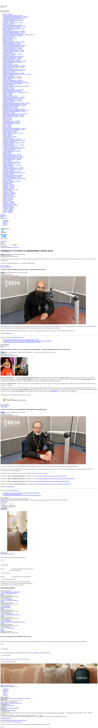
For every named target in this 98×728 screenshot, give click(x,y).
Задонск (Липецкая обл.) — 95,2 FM (11, 59)
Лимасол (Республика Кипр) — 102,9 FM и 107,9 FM (15, 92)
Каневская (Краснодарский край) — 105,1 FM (13, 73)
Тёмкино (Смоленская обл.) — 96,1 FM (12, 154)
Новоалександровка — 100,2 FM (10, 205)
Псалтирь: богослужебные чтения (12, 591)
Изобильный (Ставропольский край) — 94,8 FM (14, 65)
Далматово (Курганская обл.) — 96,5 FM (12, 49)
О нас (4, 225)
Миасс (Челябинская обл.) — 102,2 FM (12, 99)
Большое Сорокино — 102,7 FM (10, 189)
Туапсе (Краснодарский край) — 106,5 (12, 163)
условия (10, 506)
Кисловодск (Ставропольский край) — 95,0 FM (14, 81)
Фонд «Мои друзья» (12, 698)
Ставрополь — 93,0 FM (8, 146)
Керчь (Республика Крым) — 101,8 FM (12, 76)
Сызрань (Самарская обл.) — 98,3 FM (11, 151)
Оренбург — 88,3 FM (8, 118)
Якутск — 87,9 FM (7, 179)
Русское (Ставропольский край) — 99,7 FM (13, 133)
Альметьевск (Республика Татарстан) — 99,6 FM (14, 17)
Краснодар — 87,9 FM (8, 87)
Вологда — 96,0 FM (7, 39)
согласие (8, 576)
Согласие (8, 568)
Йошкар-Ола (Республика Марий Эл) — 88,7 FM (14, 69)
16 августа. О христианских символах (9, 600)
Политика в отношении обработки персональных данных (14, 720)
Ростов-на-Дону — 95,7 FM (9, 131)
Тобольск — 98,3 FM (8, 206)
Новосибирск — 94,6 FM (9, 112)
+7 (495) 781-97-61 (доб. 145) (15, 703)
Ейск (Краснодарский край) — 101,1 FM (12, 53)
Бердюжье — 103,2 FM (8, 188)
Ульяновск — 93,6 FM (8, 166)
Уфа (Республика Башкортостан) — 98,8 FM (13, 167)
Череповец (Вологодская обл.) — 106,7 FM (13, 175)
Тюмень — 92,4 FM (7, 164)
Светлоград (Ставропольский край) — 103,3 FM (14, 140)
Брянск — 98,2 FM (7, 29)
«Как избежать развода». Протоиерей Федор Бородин (13, 621)
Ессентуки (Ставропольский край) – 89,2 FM (13, 56)
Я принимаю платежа (9, 506)
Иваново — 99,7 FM (7, 63)
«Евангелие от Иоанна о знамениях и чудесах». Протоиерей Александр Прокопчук (22, 495)
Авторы (5, 222)
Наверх (2, 685)
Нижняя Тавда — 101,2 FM (9, 203)
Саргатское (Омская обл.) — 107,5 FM (12, 139)
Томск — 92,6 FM (7, 160)
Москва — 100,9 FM (7, 14)
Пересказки (7, 606)
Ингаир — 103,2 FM (7, 197)
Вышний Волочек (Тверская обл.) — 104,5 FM (13, 41)
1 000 (3, 501)
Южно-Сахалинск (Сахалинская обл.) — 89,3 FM (14, 178)
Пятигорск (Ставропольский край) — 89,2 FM (13, 129)
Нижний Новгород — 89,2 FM (10, 107)
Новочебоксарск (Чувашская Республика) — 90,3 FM (15, 113)
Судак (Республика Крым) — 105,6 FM (12, 148)
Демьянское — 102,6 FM (8, 194)
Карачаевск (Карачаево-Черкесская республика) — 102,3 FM (17, 74)
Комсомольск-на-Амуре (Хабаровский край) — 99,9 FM (16, 82)
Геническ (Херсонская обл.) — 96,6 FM (12, 47)
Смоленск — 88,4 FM (8, 143)
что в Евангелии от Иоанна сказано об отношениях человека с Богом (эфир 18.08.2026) (54, 478)
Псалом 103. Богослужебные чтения (9, 593)
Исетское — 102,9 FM (8, 199)
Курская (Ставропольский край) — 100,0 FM (13, 89)
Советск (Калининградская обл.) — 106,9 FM (13, 145)
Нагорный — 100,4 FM (8, 202)
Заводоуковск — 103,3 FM (9, 196)
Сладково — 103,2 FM (8, 208)
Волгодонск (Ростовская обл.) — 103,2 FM (13, 35)
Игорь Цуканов (8, 333)
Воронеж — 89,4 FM (8, 40)
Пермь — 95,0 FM (7, 125)
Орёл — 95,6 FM (7, 119)
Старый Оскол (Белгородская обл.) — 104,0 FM (14, 147)
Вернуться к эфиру (5, 10)
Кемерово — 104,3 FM (8, 75)
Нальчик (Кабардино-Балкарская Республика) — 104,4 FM (16, 103)
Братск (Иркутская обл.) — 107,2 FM (11, 27)
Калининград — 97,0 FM (9, 71)
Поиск (15, 244)
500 (1, 501)
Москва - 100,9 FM (5, 11)
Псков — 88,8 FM (7, 127)
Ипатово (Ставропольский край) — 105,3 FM (13, 67)
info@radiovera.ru (4, 703)
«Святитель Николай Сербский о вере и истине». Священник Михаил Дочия (20, 339)
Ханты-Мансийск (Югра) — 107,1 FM (12, 171)
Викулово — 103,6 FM (8, 191)
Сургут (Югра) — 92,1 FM (9, 149)
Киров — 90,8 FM (7, 79)
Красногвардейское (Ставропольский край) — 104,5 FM (16, 86)
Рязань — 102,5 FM (7, 134)
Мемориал (5, 694)
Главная (2, 247)
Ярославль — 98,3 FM (8, 182)
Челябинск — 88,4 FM (8, 173)
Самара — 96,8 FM (7, 135)
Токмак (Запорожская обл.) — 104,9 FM (12, 158)
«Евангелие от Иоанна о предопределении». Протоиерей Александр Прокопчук (21, 493)
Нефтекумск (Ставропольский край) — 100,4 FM (14, 105)
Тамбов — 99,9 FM (7, 152)
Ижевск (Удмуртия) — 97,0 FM (10, 64)
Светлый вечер (4, 406)
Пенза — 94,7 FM (7, 124)
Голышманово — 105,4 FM (9, 193)
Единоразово (12, 505)
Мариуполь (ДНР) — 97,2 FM (10, 95)
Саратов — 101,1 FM (8, 137)
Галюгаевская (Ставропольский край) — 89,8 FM (14, 45)
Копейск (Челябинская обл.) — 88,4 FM (12, 83)
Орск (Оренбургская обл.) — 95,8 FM (11, 121)
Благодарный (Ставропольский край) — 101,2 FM (14, 26)
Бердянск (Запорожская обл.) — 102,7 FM (12, 25)
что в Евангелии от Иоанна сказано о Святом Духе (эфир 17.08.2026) (50, 476)
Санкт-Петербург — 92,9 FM (9, 136)
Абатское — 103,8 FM (8, 184)
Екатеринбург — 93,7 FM (9, 55)
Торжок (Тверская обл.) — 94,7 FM (11, 161)
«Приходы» (27, 698)
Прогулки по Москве (9, 627)
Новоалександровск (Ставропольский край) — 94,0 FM (15, 110)
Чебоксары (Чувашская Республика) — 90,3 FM (14, 172)
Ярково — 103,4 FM (7, 212)
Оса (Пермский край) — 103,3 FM (11, 122)
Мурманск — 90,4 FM (8, 101)
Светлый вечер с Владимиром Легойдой (12, 494)
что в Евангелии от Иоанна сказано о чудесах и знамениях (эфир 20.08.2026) (53, 484)
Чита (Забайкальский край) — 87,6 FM (12, 176)
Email (2, 560)
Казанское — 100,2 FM (8, 201)
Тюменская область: (7, 183)
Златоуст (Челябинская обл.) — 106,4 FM (12, 62)
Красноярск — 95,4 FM (8, 88)
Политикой (4, 570)
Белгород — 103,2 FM (8, 23)
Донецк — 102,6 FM (7, 52)
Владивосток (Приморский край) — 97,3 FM (13, 33)
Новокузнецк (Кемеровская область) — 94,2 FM (14, 111)
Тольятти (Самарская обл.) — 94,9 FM (11, 159)
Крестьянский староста (6, 607)
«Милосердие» (21, 698)
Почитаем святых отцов (6, 266)
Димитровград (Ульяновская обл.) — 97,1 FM (13, 51)
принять (2, 726)
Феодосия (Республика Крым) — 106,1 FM (13, 169)
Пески (2, 629)
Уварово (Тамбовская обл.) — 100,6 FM (12, 165)
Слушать (3, 591)
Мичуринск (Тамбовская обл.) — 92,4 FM (12, 100)
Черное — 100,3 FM (7, 211)
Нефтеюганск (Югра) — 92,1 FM (10, 106)
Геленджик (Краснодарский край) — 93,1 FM (13, 46)
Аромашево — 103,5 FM (8, 185)
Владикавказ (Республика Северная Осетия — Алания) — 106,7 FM (18, 34)
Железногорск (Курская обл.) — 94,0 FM (12, 57)
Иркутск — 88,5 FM (7, 68)
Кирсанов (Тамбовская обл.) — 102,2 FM (12, 80)
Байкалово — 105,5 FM (8, 187)
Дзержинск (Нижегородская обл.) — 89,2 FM (13, 50)
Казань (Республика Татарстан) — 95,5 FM (13, 70)
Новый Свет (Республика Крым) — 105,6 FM (13, 116)
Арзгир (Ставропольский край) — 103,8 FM (13, 20)
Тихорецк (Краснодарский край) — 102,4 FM (13, 157)
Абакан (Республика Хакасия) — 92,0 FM (12, 15)
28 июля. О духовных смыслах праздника (10, 614)
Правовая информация (6, 718)
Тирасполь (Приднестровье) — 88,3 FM (12, 155)
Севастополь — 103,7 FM (9, 141)
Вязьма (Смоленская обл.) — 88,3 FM (11, 43)
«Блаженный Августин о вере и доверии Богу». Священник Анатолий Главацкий (22, 342)
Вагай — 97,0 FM (7, 190)
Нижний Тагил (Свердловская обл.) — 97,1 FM (14, 109)
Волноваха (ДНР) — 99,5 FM (9, 38)
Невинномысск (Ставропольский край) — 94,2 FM (14, 104)
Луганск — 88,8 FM (7, 94)
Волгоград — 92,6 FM (8, 37)
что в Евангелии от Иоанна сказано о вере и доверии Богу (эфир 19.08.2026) (51, 481)
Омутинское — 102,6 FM (9, 207)
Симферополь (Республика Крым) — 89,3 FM (13, 142)
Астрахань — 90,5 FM (8, 21)
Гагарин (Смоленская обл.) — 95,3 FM (12, 44)
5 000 (6, 501)
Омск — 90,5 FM (7, 117)
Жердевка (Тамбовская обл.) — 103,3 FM (12, 58)
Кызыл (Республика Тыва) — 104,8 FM (12, 91)
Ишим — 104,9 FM (7, 200)
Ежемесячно (5, 505)
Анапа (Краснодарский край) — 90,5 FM (12, 19)
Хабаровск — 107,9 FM (8, 170)
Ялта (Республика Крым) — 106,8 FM (11, 181)
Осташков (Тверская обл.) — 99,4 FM (11, 123)
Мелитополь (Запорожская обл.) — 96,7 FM (13, 98)
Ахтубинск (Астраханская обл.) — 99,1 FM (13, 22)
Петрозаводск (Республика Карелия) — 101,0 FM (14, 128)
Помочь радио (4, 508)
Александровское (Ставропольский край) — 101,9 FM (15, 16)
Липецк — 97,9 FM (7, 93)
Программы (6, 220)
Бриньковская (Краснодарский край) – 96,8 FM (14, 28)
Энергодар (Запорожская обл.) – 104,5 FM (12, 177)
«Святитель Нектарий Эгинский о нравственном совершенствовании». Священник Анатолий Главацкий (27, 340)
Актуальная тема (15, 247)
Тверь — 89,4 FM (7, 153)
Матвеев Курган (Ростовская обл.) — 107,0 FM (14, 97)
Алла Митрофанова (9, 486)
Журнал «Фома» (4, 698)
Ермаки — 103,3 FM (7, 195)
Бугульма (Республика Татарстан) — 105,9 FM (13, 31)
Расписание (6, 221)
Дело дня (3, 214)
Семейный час (8, 620)
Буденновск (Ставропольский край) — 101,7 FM (14, 32)
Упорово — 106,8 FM (8, 209)
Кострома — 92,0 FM (8, 85)
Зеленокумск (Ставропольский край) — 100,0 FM (14, 61)
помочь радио (4, 215)
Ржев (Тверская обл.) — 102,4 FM (10, 130)
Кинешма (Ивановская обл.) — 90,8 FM (12, 77)
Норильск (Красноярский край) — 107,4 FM (13, 115)
